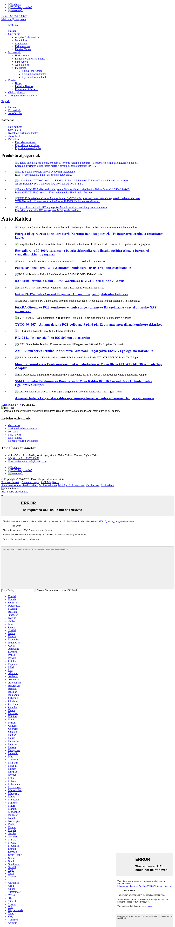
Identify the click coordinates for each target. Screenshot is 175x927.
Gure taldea (21, 40)
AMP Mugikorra (50, 482)
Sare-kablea (21, 61)
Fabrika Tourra (23, 49)
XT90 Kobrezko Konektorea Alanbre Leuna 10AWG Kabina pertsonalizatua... (57, 201)
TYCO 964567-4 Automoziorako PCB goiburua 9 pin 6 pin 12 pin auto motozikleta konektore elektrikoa (89, 324)
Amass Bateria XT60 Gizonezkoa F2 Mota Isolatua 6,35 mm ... (49, 183)
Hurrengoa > (11, 404)
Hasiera (12, 30)
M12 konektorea (48, 485)
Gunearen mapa (30, 482)
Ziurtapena (21, 43)
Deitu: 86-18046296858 (14, 16)
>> (19, 404)
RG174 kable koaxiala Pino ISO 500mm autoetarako (43, 174)
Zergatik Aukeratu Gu (27, 37)
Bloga (18, 83)
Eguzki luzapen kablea (34, 74)
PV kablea (20, 67)
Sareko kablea (30, 485)
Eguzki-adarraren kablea (35, 77)
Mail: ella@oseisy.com (13, 19)
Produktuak (14, 52)
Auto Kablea (22, 64)
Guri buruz (14, 33)
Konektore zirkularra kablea (30, 58)
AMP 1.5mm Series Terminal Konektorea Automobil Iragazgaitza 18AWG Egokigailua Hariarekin (84, 351)
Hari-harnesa (22, 55)
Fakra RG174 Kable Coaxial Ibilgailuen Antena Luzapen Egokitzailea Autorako (71, 294)
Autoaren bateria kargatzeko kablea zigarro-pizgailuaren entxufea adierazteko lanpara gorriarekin (84, 398)
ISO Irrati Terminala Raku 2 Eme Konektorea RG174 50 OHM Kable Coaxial (70, 281)
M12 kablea (107, 485)
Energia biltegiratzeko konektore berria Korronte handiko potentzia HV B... (56, 165)
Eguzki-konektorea (32, 70)
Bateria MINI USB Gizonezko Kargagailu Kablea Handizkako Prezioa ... (55, 192)
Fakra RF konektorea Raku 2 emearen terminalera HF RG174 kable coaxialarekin (73, 267)
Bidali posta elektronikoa (14, 491)
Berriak (12, 80)
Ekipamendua (22, 46)
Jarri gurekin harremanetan (22, 95)
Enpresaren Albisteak (26, 89)
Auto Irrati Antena (11, 485)
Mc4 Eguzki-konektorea (71, 485)
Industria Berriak (24, 86)
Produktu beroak (10, 482)
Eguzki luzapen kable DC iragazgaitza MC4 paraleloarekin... (48, 210)
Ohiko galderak (16, 92)
